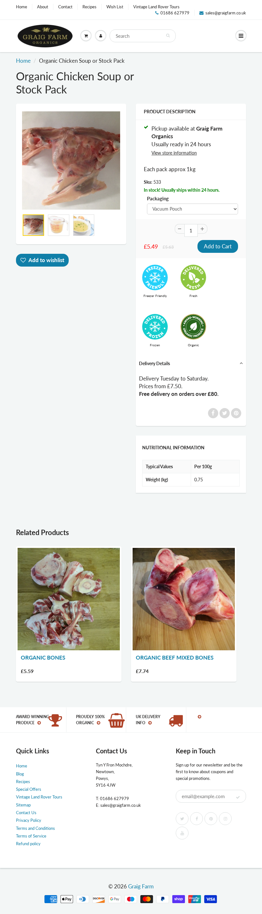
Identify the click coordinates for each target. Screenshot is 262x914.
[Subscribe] (237, 797)
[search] (143, 35)
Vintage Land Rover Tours (156, 6)
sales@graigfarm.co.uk (225, 12)
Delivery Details (154, 363)
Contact (65, 6)
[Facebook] (196, 818)
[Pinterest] (210, 818)
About (42, 6)
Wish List (114, 6)
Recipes (89, 6)
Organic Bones (43, 657)
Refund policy (28, 843)
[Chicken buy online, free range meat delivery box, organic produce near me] (71, 160)
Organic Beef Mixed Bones (174, 657)
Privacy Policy (28, 820)
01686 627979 (174, 12)
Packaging (158, 198)
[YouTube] (182, 833)
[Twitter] (182, 818)
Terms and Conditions (35, 828)
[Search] (168, 35)
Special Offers (28, 789)
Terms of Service (31, 835)
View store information (174, 153)
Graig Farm (141, 886)
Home (21, 6)
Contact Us (26, 812)
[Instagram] (225, 818)
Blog (20, 773)
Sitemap (23, 804)
